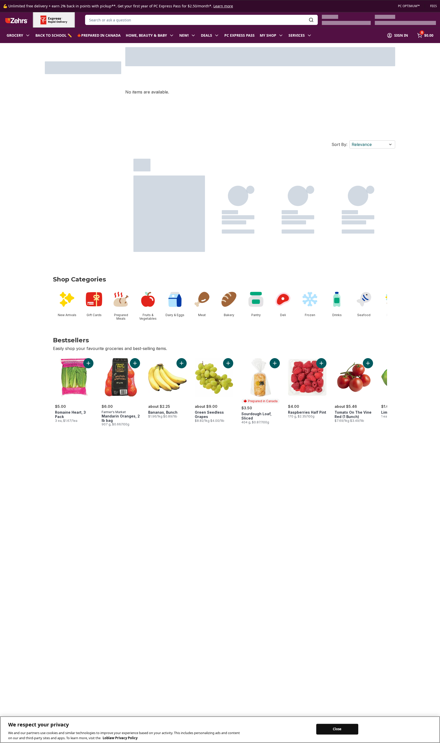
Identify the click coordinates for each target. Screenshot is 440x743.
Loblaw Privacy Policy (120, 737)
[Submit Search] (311, 19)
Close (337, 729)
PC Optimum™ (409, 6)
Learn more (223, 6)
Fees (433, 6)
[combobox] (201, 20)
